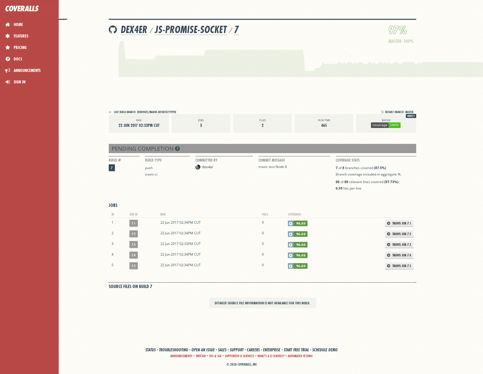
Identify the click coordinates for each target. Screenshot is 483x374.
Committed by (206, 160)
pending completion (143, 148)
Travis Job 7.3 (401, 244)
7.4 (134, 255)
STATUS (150, 350)
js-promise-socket (191, 29)
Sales (222, 350)
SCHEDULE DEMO (325, 350)
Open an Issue (203, 350)
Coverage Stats (348, 160)
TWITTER (201, 356)
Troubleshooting (173, 350)
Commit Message (272, 160)
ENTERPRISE (271, 350)
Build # (115, 160)
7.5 (134, 265)
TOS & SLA (215, 356)
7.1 (134, 223)
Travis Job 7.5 (401, 265)
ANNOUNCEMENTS (181, 356)
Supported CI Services (239, 356)
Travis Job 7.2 (401, 234)
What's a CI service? (270, 356)
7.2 (134, 234)
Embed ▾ (411, 116)
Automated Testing (300, 356)
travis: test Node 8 (273, 166)
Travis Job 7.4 (401, 255)
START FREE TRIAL (296, 350)
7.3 (134, 244)
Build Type (153, 160)
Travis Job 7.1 (401, 223)
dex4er (134, 29)
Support (236, 350)
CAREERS (253, 350)
